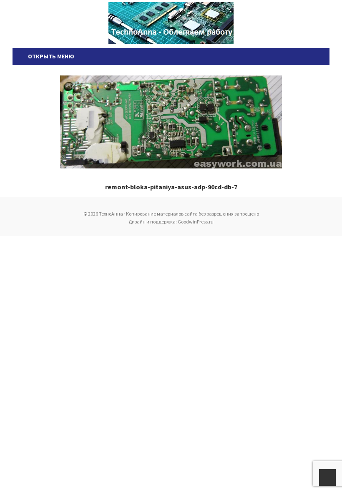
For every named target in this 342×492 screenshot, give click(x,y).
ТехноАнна (171, 23)
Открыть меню (49, 56)
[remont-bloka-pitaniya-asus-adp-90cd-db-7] (171, 121)
